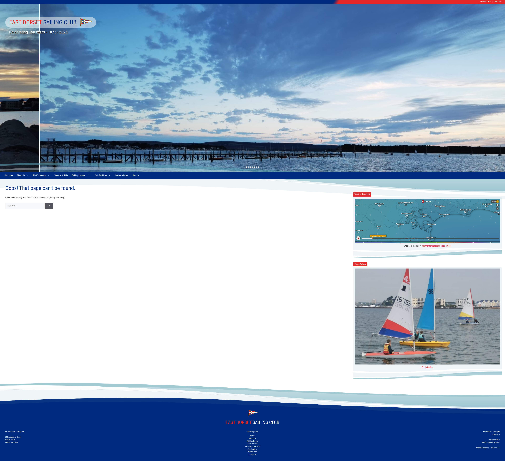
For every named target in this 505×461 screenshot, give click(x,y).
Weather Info (252, 449)
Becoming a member (252, 446)
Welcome (9, 175)
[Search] (49, 206)
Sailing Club (43, 22)
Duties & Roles (121, 175)
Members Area (485, 2)
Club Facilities (101, 175)
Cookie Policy (495, 434)
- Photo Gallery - (427, 367)
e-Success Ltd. (494, 448)
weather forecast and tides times (436, 245)
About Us (21, 175)
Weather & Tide (61, 175)
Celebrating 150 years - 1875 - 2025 (38, 32)
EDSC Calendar (39, 175)
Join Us (136, 175)
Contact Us (498, 2)
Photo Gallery (252, 452)
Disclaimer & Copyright (491, 432)
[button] (246, 167)
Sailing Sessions (79, 175)
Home (252, 436)
